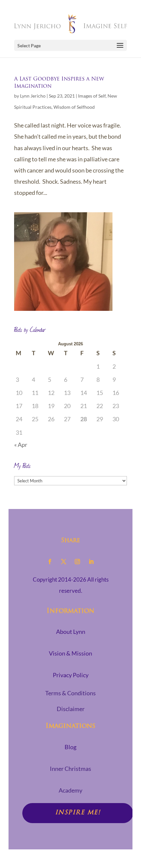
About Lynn (70, 631)
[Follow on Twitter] (63, 561)
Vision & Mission (70, 653)
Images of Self (92, 96)
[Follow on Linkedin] (91, 561)
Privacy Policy (71, 675)
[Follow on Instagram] (77, 561)
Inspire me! (78, 813)
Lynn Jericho (33, 96)
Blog (70, 746)
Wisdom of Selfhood (74, 107)
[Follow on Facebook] (50, 561)
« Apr (20, 444)
